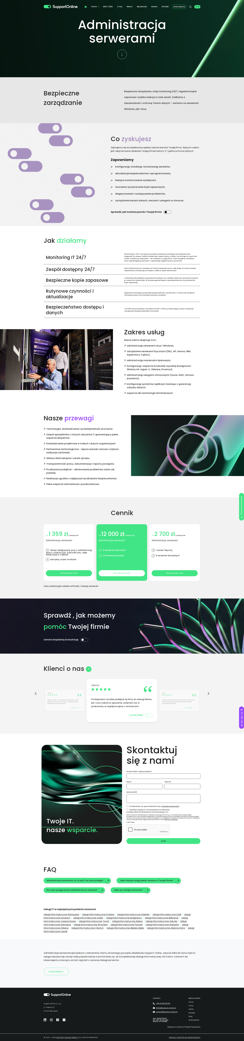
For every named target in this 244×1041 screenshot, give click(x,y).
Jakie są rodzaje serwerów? (128, 890)
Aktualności (142, 6)
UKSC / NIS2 (108, 6)
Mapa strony (194, 998)
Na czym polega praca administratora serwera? (72, 890)
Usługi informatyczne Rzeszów (162, 924)
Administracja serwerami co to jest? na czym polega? (75, 880)
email (129, 782)
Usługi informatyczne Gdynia (161, 921)
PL (196, 6)
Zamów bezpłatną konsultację (61, 639)
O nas (119, 6)
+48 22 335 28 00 (163, 1003)
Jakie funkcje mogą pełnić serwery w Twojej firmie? (146, 880)
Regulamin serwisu (175, 1027)
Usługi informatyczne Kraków (98, 914)
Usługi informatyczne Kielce (127, 921)
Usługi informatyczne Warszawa (61, 914)
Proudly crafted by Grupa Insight (184, 1037)
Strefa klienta (179, 6)
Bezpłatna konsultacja (241, 505)
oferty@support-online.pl (166, 1008)
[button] (35, 693)
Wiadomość (132, 792)
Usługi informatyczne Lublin (88, 917)
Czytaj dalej (73, 708)
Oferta (94, 6)
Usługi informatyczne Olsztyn (87, 928)
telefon (167, 782)
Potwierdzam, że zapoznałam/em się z (154, 806)
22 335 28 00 (241, 719)
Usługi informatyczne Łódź (166, 914)
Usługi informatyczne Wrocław (91, 924)
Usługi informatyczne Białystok (161, 917)
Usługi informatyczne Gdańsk (133, 914)
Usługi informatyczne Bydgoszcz (124, 917)
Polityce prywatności (171, 819)
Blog (190, 1016)
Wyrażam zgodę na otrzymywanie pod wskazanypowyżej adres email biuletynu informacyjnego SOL (148, 811)
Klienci (129, 6)
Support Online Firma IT (67, 1037)
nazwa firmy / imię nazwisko (139, 771)
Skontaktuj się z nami (69, 573)
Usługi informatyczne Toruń (94, 921)
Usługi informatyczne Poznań (127, 924)
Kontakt (165, 6)
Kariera (154, 6)
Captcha (130, 822)
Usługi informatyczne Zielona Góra (166, 928)
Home (191, 1002)
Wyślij (163, 841)
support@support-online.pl (166, 1012)
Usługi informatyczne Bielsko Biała (125, 928)
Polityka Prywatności (192, 1027)
